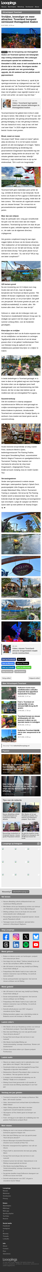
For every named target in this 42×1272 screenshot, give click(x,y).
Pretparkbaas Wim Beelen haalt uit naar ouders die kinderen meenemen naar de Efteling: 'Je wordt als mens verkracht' (19, 974)
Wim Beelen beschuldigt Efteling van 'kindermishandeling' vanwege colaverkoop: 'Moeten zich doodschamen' (21, 1044)
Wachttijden (12, 7)
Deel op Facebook (8, 659)
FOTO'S (12, 697)
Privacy (5, 1198)
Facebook (6, 1226)
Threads (6, 1236)
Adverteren (6, 1254)
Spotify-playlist (8, 1213)
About (37, 7)
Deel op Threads (22, 663)
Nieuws (4, 7)
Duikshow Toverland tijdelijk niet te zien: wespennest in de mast (29, 732)
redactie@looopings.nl (21, 745)
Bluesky (5, 1233)
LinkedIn (6, 1239)
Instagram (6, 1228)
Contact (5, 1248)
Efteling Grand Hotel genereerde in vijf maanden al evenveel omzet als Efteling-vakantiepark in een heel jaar (20, 1085)
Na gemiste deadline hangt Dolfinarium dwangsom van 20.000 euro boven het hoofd (30, 836)
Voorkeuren (29, 7)
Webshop (20, 7)
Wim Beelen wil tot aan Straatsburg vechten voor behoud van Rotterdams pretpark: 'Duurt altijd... (30, 816)
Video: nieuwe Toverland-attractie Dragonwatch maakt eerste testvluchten (24, 650)
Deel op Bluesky (8, 663)
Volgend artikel (34, 678)
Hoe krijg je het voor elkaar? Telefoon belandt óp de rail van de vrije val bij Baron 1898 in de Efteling (20, 787)
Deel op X (21, 659)
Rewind (5, 1218)
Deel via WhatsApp (23, 667)
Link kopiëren (20, 671)
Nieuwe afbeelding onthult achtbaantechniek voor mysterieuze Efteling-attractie (11, 816)
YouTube (6, 1216)
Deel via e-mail (7, 671)
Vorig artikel (6, 678)
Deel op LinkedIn (8, 667)
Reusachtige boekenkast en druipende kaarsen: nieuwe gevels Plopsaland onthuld (11, 835)
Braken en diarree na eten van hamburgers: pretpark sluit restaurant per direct (18, 766)
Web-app (6, 1211)
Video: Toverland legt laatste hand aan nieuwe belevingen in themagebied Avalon (25, 105)
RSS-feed (6, 1208)
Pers (4, 1251)
